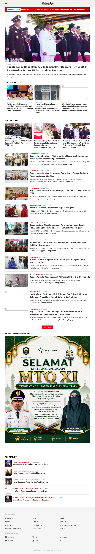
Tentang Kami (38, 525)
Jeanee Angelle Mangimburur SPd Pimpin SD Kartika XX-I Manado (60, 276)
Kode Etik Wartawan (13, 529)
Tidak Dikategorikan (45, 498)
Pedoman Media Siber (68, 525)
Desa (34, 518)
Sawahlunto (34, 223)
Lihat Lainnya (47, 327)
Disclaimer (37, 529)
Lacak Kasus (64, 522)
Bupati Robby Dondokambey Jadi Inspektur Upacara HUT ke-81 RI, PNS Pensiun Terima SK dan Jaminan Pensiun (47, 68)
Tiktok (37, 541)
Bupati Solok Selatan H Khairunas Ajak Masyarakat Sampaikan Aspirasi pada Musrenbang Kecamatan (59, 157)
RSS (63, 541)
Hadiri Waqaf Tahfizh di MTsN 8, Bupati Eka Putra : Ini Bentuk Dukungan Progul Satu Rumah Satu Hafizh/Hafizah (58, 295)
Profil (7, 522)
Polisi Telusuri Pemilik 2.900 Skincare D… (29, 473)
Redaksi (8, 525)
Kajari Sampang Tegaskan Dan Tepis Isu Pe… (30, 482)
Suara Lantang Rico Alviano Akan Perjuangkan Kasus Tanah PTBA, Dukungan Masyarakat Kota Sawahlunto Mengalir (57, 226)
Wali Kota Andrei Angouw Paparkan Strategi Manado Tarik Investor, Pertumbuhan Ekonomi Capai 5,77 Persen (20, 107)
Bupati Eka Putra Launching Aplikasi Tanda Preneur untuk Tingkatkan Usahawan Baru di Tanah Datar (57, 312)
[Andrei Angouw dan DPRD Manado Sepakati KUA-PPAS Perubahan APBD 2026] (18, 131)
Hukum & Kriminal (19, 462)
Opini (62, 518)
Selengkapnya (12, 77)
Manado (32, 274)
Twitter (37, 537)
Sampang (35, 480)
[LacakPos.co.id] (47, 3)
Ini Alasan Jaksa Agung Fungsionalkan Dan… (30, 491)
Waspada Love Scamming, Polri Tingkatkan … (31, 464)
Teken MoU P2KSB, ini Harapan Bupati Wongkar (52, 207)
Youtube (10, 541)
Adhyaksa (16, 480)
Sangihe (28, 471)
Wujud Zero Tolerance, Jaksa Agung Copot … (31, 500)
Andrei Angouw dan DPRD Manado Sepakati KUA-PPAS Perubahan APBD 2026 (18, 143)
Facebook (11, 537)
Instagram (65, 537)
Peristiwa (36, 522)
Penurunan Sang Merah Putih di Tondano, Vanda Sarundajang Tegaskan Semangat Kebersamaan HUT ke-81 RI (46, 144)
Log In (62, 529)
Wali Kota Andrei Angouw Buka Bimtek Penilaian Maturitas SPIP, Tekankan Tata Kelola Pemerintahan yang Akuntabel (75, 107)
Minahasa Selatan (36, 205)
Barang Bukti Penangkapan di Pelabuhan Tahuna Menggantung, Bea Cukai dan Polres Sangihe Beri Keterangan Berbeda (47, 108)
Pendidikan (39, 274)
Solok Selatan (35, 153)
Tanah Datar (34, 257)
